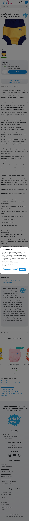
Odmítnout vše (7, 269)
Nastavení (15, 269)
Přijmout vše (22, 269)
